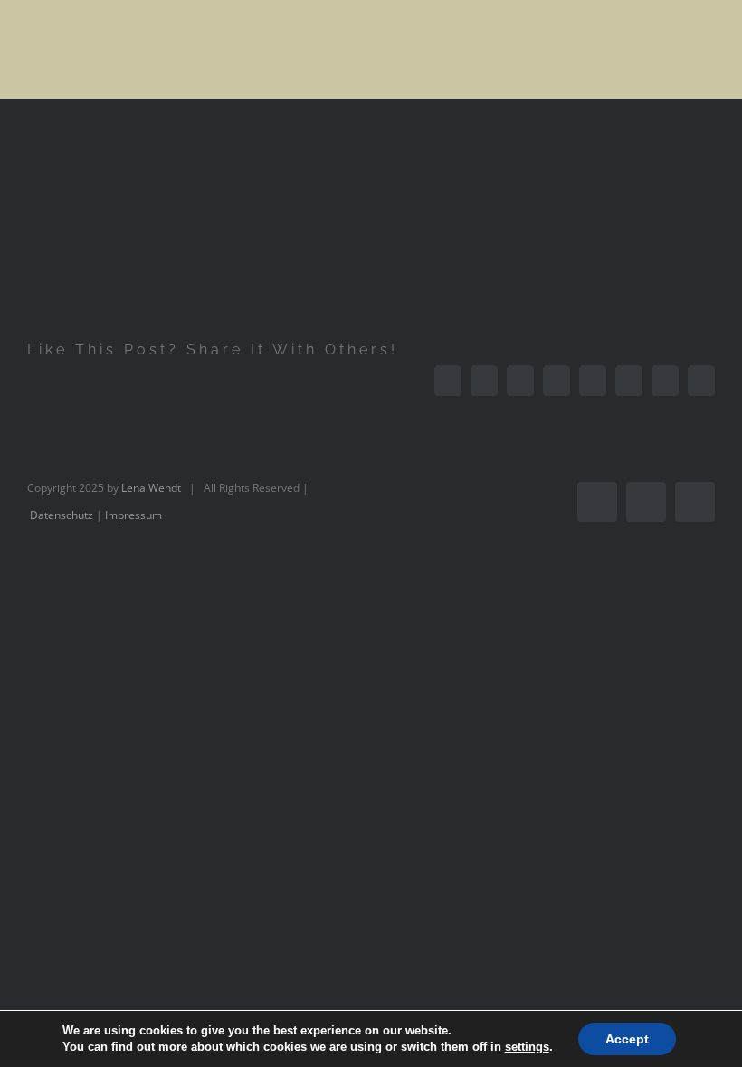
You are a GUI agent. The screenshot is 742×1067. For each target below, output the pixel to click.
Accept (627, 1039)
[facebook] (597, 502)
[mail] (695, 502)
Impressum (133, 515)
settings (527, 1046)
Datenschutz (61, 515)
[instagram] (646, 502)
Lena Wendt (151, 488)
